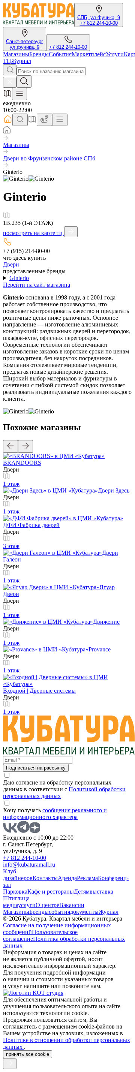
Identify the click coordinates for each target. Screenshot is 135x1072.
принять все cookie (27, 1054)
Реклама (87, 878)
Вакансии (71, 905)
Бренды (39, 54)
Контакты (45, 878)
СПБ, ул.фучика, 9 (98, 17)
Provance (99, 649)
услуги (27, 905)
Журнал (21, 61)
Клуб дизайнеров (18, 874)
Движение (106, 621)
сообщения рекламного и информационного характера (55, 813)
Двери (11, 264)
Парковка (15, 891)
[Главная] (6, 131)
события (59, 912)
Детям (82, 891)
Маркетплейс (89, 54)
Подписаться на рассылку (36, 768)
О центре (47, 905)
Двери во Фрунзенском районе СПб (49, 158)
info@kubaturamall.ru (29, 864)
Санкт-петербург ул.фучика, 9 (24, 44)
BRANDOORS (22, 463)
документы (84, 912)
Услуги (115, 54)
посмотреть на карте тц (33, 233)
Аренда (67, 878)
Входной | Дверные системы (39, 690)
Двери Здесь (113, 490)
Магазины (16, 54)
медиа (10, 905)
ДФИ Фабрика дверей (31, 525)
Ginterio (19, 278)
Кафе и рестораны (50, 891)
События (60, 54)
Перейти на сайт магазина (36, 284)
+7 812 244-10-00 (99, 23)
